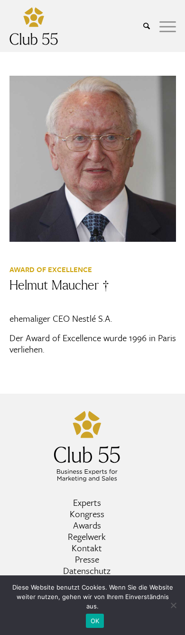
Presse (87, 559)
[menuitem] (142, 26)
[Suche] (142, 26)
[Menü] (163, 26)
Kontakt (87, 547)
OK (95, 621)
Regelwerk (87, 536)
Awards (87, 525)
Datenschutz (87, 570)
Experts (87, 502)
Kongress (87, 513)
